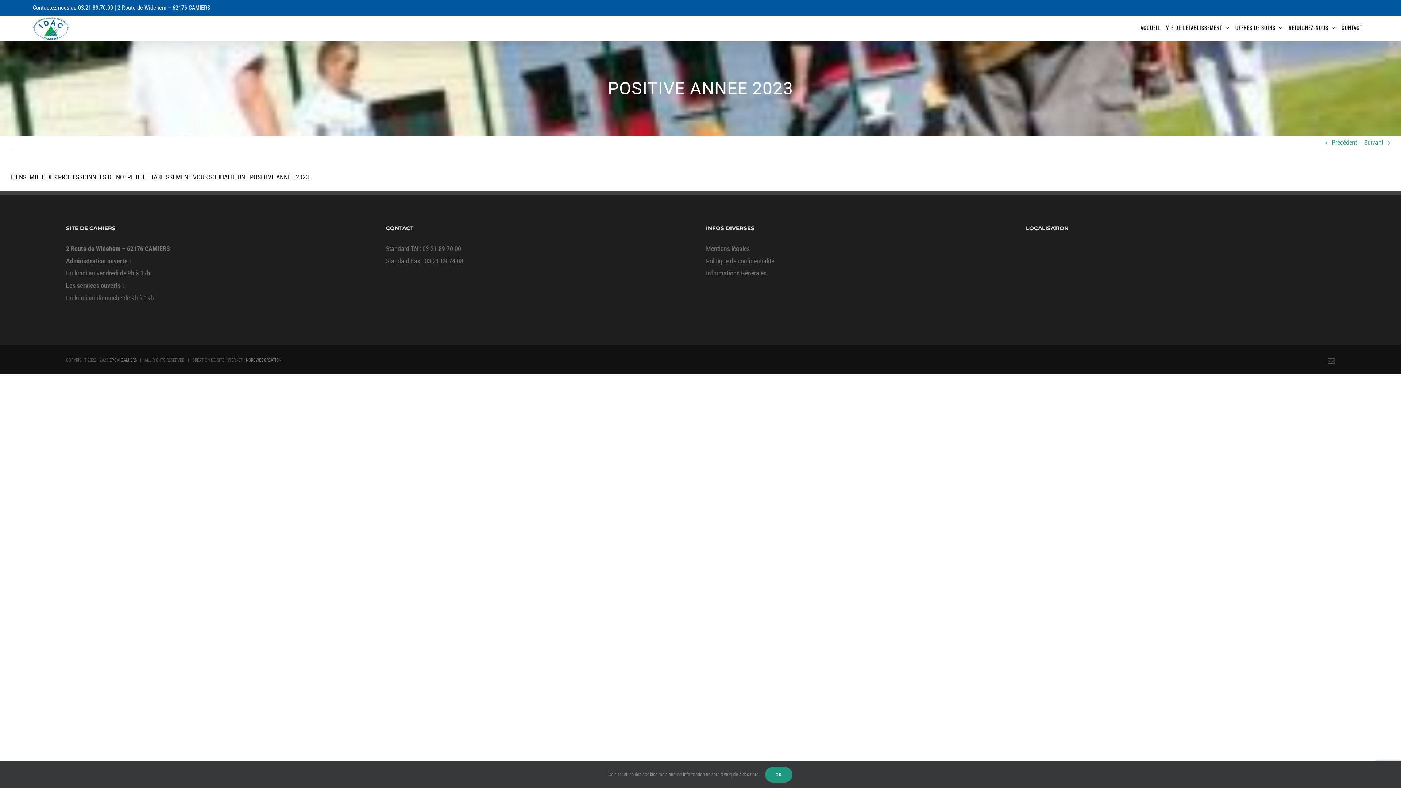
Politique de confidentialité (740, 261)
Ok (779, 774)
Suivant (1373, 142)
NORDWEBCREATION (263, 360)
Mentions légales (728, 248)
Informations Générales (736, 273)
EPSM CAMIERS (123, 360)
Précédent (1344, 142)
